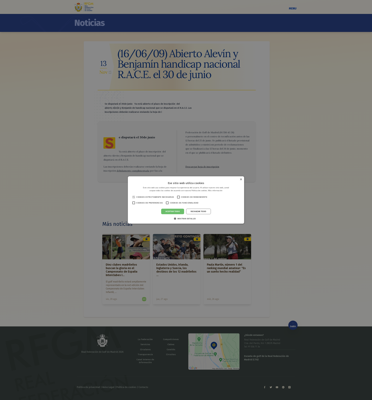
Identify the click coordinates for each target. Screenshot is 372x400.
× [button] (241, 179)
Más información (215, 190)
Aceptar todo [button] (173, 211)
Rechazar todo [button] (198, 211)
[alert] (186, 200)
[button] (186, 218)
